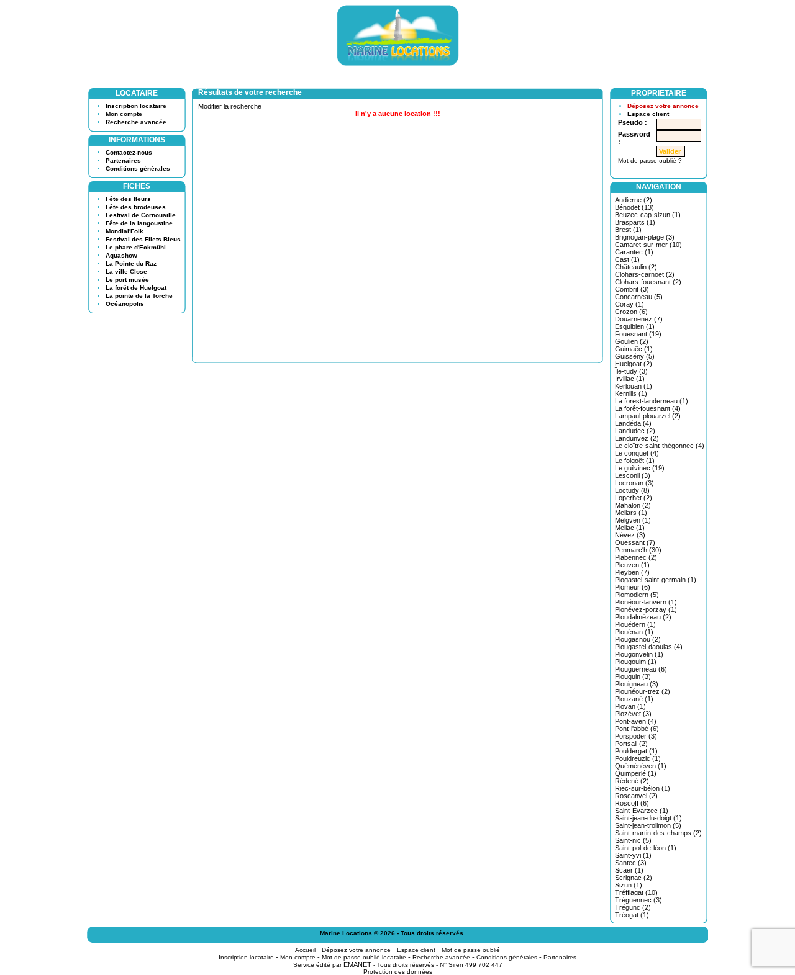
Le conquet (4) (637, 453)
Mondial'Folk (124, 231)
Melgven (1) (633, 520)
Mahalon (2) (633, 505)
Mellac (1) (630, 527)
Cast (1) (627, 259)
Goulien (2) (631, 341)
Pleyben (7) (632, 572)
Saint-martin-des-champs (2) (658, 833)
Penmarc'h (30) (638, 550)
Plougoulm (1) (635, 661)
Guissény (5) (635, 356)
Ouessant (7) (635, 542)
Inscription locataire (136, 105)
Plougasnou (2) (638, 639)
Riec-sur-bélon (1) (642, 788)
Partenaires (123, 160)
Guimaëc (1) (634, 349)
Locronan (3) (634, 483)
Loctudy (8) (632, 490)
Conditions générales (138, 168)
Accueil (305, 949)
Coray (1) (629, 304)
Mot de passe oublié (471, 949)
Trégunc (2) (633, 907)
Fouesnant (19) (638, 334)
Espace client (648, 113)
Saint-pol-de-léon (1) (645, 847)
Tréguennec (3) (638, 900)
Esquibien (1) (635, 326)
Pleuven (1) (632, 564)
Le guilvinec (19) (640, 468)
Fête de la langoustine (139, 223)
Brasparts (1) (635, 222)
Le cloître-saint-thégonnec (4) (659, 445)
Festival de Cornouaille (141, 215)
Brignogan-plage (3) (645, 237)
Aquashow (121, 255)
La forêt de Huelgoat (136, 287)
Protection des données (397, 971)
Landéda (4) (633, 423)
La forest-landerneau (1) (651, 401)
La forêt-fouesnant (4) (648, 408)
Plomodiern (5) (637, 594)
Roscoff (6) (632, 803)
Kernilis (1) (631, 393)
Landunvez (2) (637, 438)
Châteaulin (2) (636, 267)
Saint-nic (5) (633, 840)
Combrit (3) (632, 289)
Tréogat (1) (632, 915)
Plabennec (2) (636, 557)
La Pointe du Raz (131, 263)
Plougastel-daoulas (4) (649, 646)
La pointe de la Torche (139, 295)
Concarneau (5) (639, 296)
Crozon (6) (631, 311)
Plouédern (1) (635, 624)
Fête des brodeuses (136, 207)
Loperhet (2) (633, 497)
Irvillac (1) (630, 378)
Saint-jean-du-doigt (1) (648, 818)
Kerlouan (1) (633, 386)
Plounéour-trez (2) (642, 691)
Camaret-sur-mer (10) (648, 244)
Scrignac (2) (633, 877)
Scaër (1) (629, 870)
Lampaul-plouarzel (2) (648, 416)
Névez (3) (630, 535)
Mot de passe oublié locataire (364, 957)
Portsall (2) (631, 743)
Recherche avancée (136, 122)
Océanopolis (125, 303)
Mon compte (124, 113)
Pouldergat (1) (636, 751)
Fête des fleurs (128, 198)
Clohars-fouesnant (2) (648, 281)
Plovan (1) (630, 706)
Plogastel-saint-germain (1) (655, 579)
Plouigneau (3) (636, 684)
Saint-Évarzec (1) (641, 810)
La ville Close (126, 271)
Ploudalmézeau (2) (643, 617)
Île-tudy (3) (631, 371)
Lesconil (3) (632, 475)
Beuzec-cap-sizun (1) (648, 214)
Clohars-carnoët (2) (645, 274)
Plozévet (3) (633, 713)
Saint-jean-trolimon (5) (648, 825)
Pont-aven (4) (635, 721)
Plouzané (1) (634, 699)
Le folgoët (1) (635, 460)
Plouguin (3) (633, 676)
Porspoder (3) (636, 736)
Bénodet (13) (634, 207)
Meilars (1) (631, 512)
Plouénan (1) (634, 632)
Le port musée (127, 279)
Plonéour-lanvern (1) (646, 602)
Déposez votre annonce (663, 105)
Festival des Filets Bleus (143, 239)
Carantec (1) (634, 252)
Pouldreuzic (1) (638, 758)
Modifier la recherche (229, 106)
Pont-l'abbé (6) (637, 728)
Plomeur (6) (632, 587)
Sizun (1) (628, 885)
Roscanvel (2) (636, 795)
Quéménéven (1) (640, 766)
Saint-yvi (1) (633, 855)
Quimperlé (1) (635, 773)
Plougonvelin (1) (639, 654)
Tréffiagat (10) (636, 892)
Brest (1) (628, 229)
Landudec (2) (635, 430)
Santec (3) (631, 862)
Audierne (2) (633, 200)
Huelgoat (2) (633, 363)
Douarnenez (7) (639, 319)
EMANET (357, 964)
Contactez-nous (129, 152)
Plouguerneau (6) (641, 669)
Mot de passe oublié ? (650, 160)
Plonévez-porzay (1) (646, 609)
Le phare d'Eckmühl (136, 247)
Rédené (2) (632, 780)
